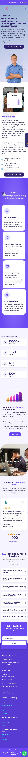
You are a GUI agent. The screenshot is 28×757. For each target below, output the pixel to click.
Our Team (5, 708)
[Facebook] (3, 2)
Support (4, 725)
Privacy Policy (6, 722)
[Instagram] (6, 2)
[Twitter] (1, 2)
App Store (5, 737)
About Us (4, 713)
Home (4, 703)
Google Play (5, 734)
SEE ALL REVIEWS (14, 541)
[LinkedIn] (9, 2)
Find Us (4, 710)
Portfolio (4, 739)
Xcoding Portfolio (7, 705)
